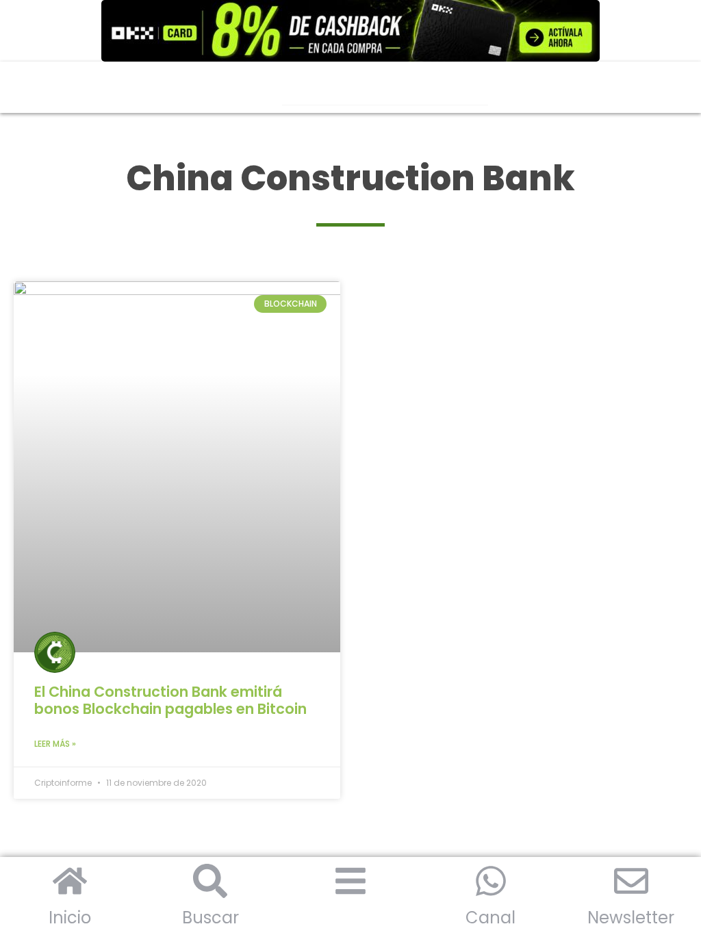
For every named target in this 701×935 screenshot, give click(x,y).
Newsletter (630, 917)
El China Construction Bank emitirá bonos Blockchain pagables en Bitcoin (170, 700)
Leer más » (55, 744)
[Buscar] (210, 881)
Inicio (70, 917)
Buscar (210, 917)
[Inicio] (70, 881)
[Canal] (491, 881)
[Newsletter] (631, 881)
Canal (490, 917)
